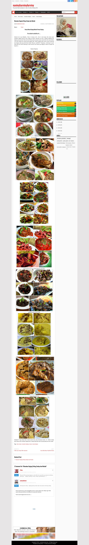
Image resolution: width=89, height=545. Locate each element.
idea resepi (19, 444)
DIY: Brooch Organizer (62, 111)
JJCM (48, 12)
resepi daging (35, 444)
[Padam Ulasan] (52, 470)
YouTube (74, 1)
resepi (30, 444)
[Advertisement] (66, 60)
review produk (61, 138)
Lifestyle (25, 12)
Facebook (69, 1)
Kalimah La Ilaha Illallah (62, 115)
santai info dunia (61, 143)
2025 (59, 124)
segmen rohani (69, 145)
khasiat (73, 146)
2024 (59, 127)
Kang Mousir (41, 543)
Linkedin (72, 1)
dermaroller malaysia (61, 147)
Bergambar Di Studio (61, 105)
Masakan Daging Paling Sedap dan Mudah (24, 459)
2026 (59, 122)
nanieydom (59, 140)
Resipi (36, 12)
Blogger (54, 543)
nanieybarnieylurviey (23, 5)
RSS (76, 1)
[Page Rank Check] (66, 97)
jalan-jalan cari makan (68, 140)
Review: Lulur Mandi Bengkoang (64, 113)
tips (67, 148)
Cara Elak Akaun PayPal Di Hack (47, 450)
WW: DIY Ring (60, 103)
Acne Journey (19, 12)
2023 (59, 130)
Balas (16, 475)
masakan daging (25, 444)
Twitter (71, 1)
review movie (69, 146)
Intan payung (68, 142)
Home (13, 12)
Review (31, 12)
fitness (73, 142)
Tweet (22, 27)
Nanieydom (43, 12)
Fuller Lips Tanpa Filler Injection (20, 450)
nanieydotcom (20, 23)
